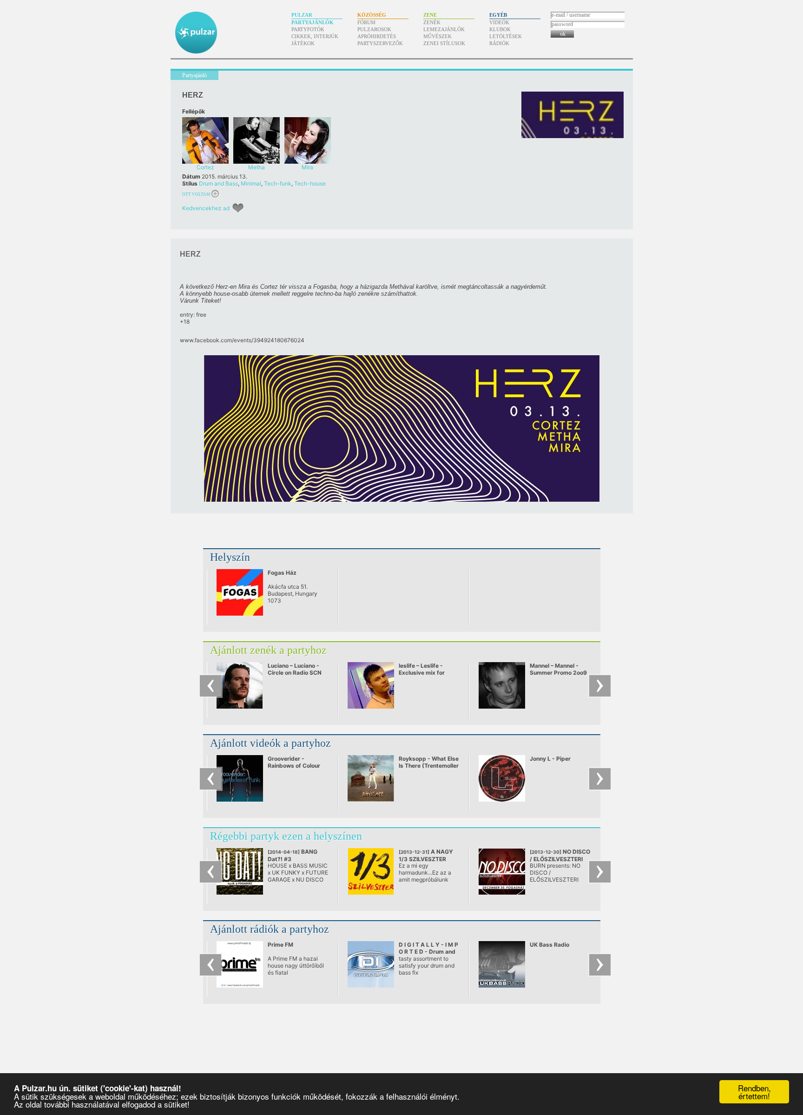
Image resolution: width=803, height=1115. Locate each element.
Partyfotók (307, 29)
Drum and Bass (218, 183)
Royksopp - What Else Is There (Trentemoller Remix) (429, 765)
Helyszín (230, 557)
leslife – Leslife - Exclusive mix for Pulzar (422, 672)
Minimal (251, 183)
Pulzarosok (374, 29)
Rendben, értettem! (754, 1092)
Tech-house (310, 183)
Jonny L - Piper (550, 758)
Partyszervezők (380, 43)
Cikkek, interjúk (314, 36)
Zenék (432, 22)
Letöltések (505, 36)
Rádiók (499, 43)
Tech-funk (277, 183)
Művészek (437, 36)
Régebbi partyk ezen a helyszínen (286, 836)
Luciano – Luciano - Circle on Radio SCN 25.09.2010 (295, 672)
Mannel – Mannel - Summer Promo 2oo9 (558, 669)
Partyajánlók (312, 22)
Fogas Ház (282, 572)
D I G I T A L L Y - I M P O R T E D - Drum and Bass (428, 951)
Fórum (366, 22)
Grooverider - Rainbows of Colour (294, 762)
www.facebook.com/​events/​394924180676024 (242, 340)
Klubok (500, 29)
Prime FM (280, 944)
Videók (499, 22)
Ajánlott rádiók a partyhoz (269, 929)
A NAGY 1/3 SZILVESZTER (426, 855)
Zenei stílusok (444, 43)
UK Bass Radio (549, 944)
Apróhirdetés (376, 36)
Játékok (303, 43)
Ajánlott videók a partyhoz (270, 743)
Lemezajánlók (444, 29)
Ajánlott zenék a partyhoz (268, 650)
